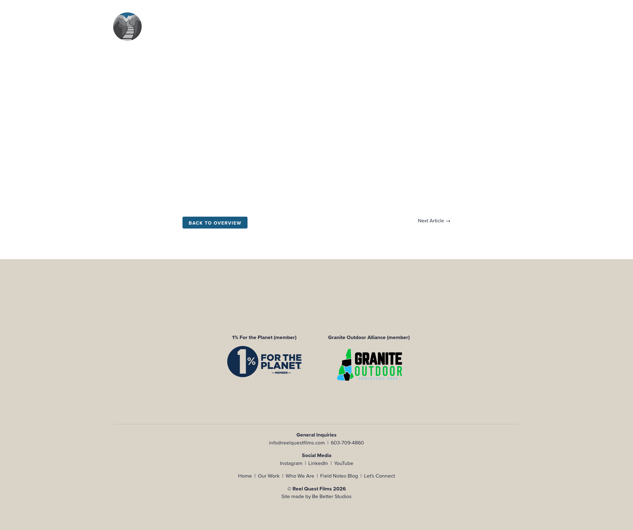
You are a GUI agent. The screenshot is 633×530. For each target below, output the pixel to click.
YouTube (343, 463)
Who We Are (300, 475)
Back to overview (215, 223)
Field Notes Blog (339, 475)
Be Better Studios (332, 496)
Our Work (269, 475)
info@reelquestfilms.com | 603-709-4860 (316, 442)
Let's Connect (379, 475)
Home (245, 475)
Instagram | (294, 463)
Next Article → (434, 220)
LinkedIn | (321, 463)
